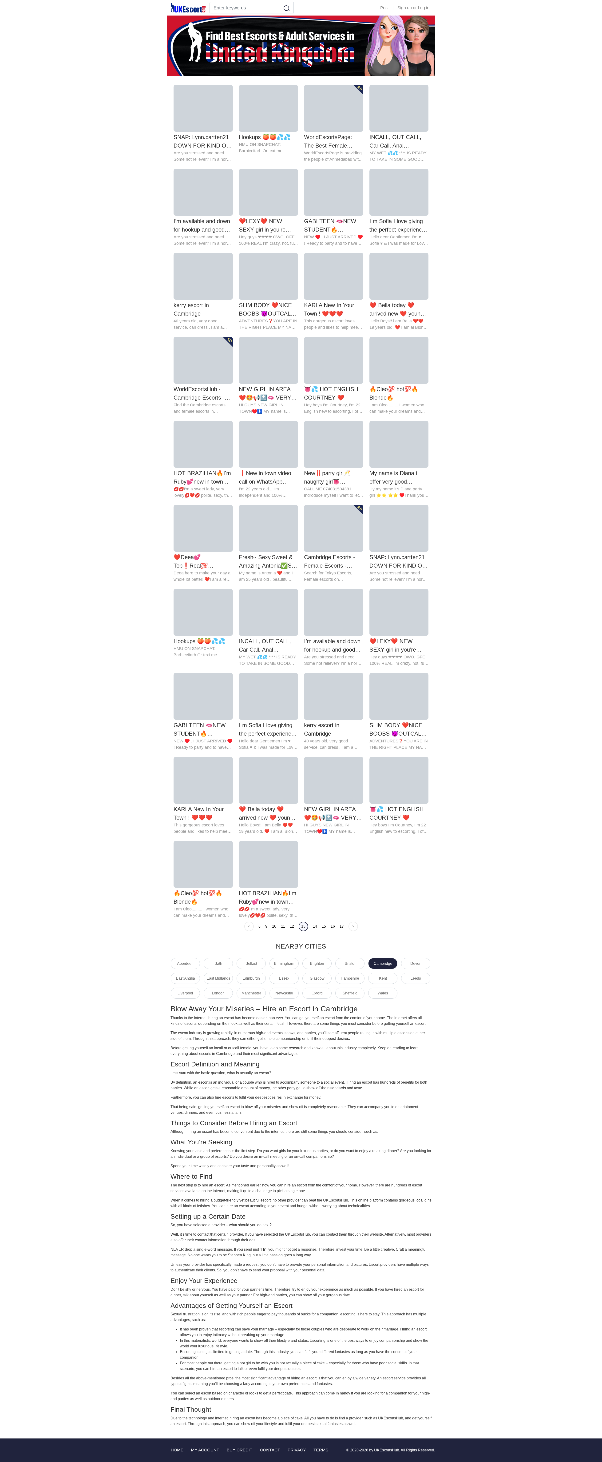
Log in (423, 7)
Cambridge (383, 963)
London (218, 993)
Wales (383, 993)
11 (283, 926)
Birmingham (284, 963)
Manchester (251, 993)
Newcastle (284, 993)
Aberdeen (185, 963)
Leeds (416, 978)
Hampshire (350, 978)
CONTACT (270, 1450)
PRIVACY (297, 1450)
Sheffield (350, 993)
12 (292, 926)
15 (324, 926)
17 (342, 926)
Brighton (317, 963)
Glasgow (317, 978)
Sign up (404, 7)
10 (274, 926)
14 (315, 926)
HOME (177, 1450)
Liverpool (185, 993)
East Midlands (218, 978)
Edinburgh (251, 978)
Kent (383, 978)
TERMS (320, 1450)
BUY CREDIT (239, 1450)
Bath (218, 963)
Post (384, 7)
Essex (284, 978)
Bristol (350, 963)
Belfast (251, 963)
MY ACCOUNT (205, 1450)
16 (333, 926)
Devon (415, 963)
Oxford (317, 993)
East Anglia (185, 978)
